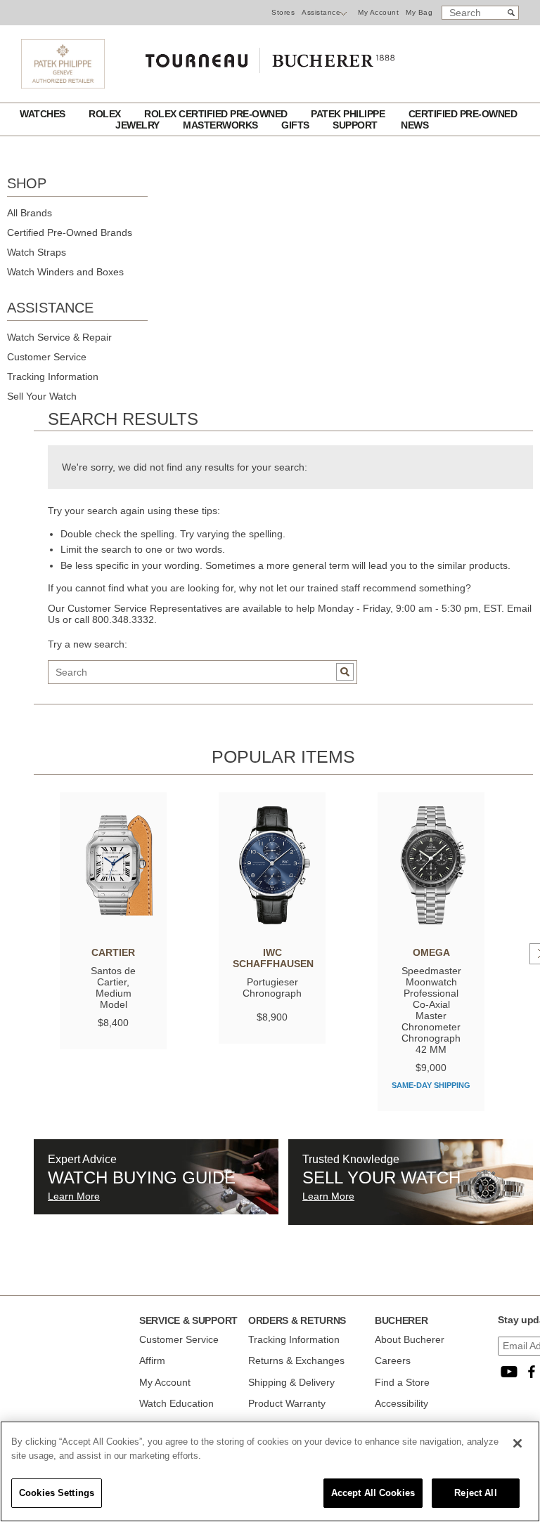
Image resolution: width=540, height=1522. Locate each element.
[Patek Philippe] (63, 85)
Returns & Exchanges (296, 1360)
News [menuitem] (414, 125)
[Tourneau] (270, 57)
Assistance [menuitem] (321, 12)
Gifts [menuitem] (296, 125)
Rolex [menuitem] (106, 113)
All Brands (29, 212)
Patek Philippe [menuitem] (349, 113)
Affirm (152, 1360)
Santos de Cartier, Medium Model (113, 987)
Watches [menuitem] (44, 113)
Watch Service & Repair (59, 337)
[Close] (517, 1443)
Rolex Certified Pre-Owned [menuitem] (217, 113)
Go (345, 672)
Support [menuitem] (356, 125)
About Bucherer (409, 1339)
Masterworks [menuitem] (221, 125)
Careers (393, 1360)
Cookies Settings (56, 1493)
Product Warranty (287, 1403)
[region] (270, 1471)
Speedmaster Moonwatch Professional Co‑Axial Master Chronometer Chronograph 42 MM (431, 1010)
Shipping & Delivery (291, 1382)
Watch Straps (36, 252)
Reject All (475, 1493)
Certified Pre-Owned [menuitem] (463, 113)
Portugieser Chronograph (272, 987)
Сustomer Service (179, 1339)
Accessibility (401, 1403)
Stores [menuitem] (283, 12)
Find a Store (402, 1382)
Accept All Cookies (373, 1493)
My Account (378, 12)
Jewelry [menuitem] (138, 125)
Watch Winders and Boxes (65, 271)
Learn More (74, 1196)
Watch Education (176, 1403)
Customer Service (46, 356)
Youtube (509, 1372)
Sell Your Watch (42, 396)
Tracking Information (52, 376)
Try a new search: (87, 644)
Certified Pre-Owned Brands (69, 232)
